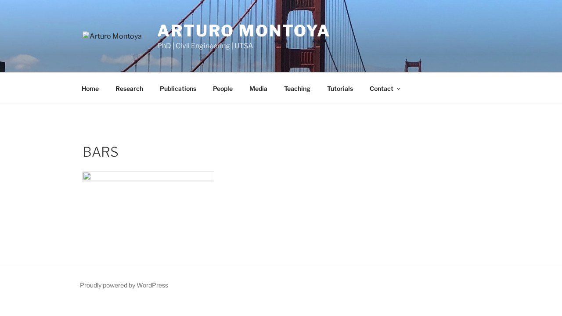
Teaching (297, 88)
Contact (381, 88)
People (223, 88)
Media (258, 88)
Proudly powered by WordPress (124, 285)
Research (129, 88)
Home (90, 88)
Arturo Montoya (244, 30)
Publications (178, 88)
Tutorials (340, 88)
